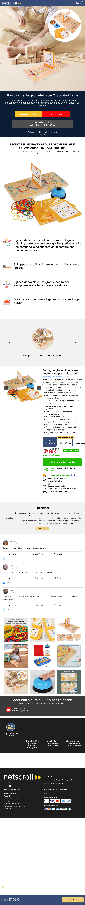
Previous (6, 389)
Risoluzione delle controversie (14, 806)
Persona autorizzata (11, 798)
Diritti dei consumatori (11, 804)
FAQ (45, 793)
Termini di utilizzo (10, 793)
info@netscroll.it (20, 710)
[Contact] (77, 3)
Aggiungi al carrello (64, 462)
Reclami (7, 796)
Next (39, 389)
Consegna (7, 809)
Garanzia (7, 801)
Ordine (73, 900)
